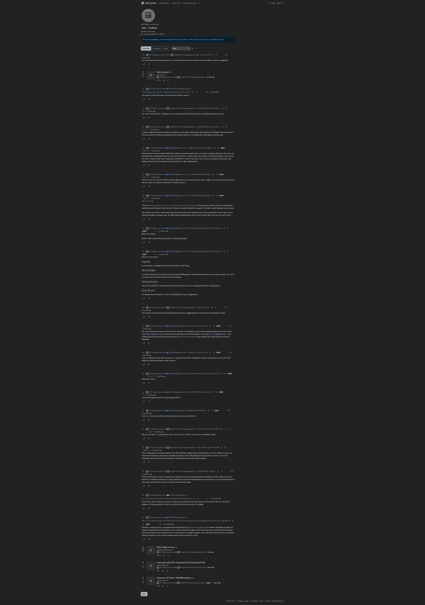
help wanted (205, 55)
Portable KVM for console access (199, 392)
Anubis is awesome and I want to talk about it (203, 373)
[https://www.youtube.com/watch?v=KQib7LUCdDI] (151, 565)
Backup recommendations (197, 410)
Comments (157, 48)
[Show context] (212, 55)
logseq (146, 261)
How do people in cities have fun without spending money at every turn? (166, 498)
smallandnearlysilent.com (165, 550)
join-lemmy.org (277, 601)
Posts (166, 48)
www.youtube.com (162, 565)
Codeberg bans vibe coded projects (200, 148)
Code (268, 601)
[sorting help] (193, 48)
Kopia (148, 416)
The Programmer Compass (206, 471)
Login (273, 3)
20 (160, 80)
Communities (164, 3)
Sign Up (280, 3)
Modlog (240, 601)
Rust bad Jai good (203, 307)
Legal (247, 601)
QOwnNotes (150, 281)
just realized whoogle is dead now (199, 174)
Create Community (189, 3)
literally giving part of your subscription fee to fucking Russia (172, 205)
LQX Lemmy (150, 3)
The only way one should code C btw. (210, 429)
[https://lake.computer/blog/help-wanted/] (151, 75)
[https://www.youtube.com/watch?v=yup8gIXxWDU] (151, 581)
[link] (216, 55)
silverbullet (149, 270)
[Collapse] (143, 55)
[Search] (268, 3)
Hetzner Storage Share (198, 527)
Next (144, 594)
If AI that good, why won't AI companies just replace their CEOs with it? (166, 92)
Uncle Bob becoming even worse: (208, 108)
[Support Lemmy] (199, 3)
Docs (262, 601)
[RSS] (196, 48)
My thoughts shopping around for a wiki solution (204, 228)
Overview (146, 48)
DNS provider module (187, 337)
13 (160, 555)
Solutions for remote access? (198, 326)
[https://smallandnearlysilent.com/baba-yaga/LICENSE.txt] (151, 550)
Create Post (175, 3)
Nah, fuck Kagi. (148, 201)
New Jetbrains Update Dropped (208, 447)
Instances (254, 601)
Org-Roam (148, 290)
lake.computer (161, 75)
